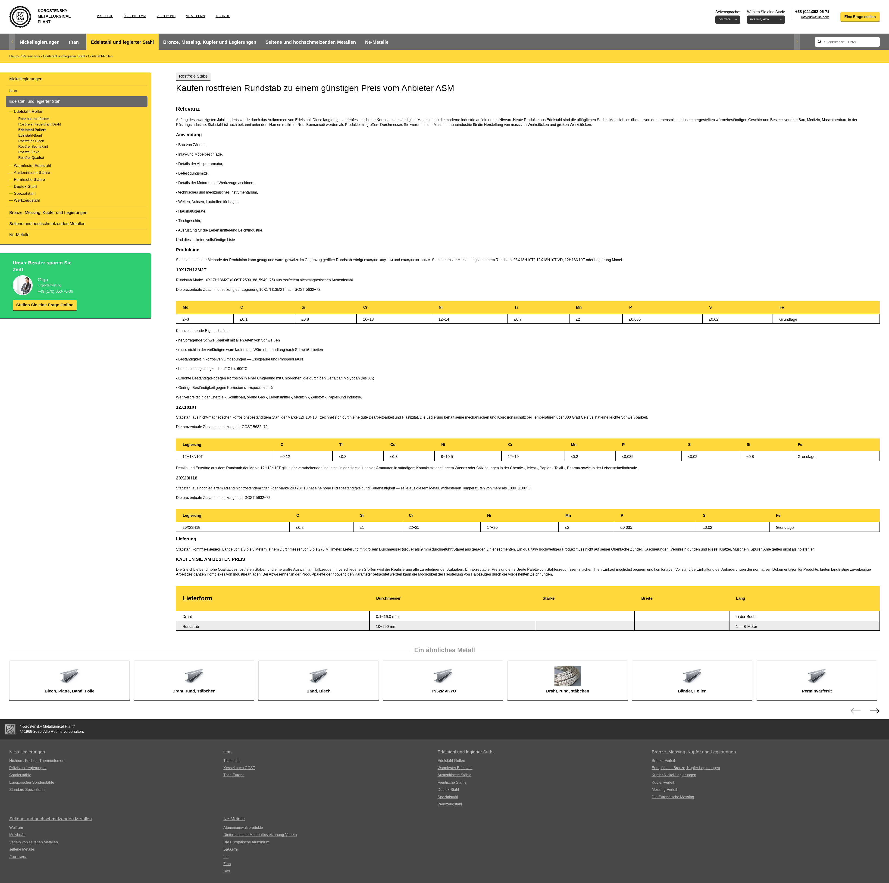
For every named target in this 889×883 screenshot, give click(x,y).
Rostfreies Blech (31, 141)
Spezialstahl (25, 193)
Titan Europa (233, 775)
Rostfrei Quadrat (31, 158)
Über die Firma (135, 16)
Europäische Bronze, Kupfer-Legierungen (686, 768)
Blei (226, 871)
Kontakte (223, 16)
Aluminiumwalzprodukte (243, 828)
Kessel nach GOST (239, 768)
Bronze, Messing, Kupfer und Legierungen (209, 42)
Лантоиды (18, 857)
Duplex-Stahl (25, 186)
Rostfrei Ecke (29, 152)
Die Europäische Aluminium (246, 842)
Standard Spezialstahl (27, 790)
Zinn (227, 864)
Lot (226, 857)
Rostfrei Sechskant (33, 146)
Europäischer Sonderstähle (31, 782)
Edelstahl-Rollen (28, 111)
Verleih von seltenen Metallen (33, 842)
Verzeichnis (166, 16)
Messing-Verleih (665, 790)
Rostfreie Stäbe (193, 76)
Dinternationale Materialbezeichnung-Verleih (260, 835)
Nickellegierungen (39, 42)
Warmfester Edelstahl (32, 166)
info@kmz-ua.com (815, 17)
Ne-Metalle (376, 42)
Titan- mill (231, 761)
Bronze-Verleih (664, 761)
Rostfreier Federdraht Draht (39, 124)
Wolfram (16, 828)
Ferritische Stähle (29, 180)
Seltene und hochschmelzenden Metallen (311, 42)
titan (74, 42)
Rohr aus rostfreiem (33, 119)
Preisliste (105, 16)
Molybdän (17, 835)
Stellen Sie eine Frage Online (44, 305)
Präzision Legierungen (28, 768)
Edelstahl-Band (30, 135)
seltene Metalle (21, 849)
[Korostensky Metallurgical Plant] (10, 729)
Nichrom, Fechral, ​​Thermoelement (37, 761)
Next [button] (797, 42)
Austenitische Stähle (32, 173)
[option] (39, 42)
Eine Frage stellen (860, 17)
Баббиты (231, 849)
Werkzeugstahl (27, 200)
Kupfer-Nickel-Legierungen (674, 775)
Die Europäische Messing (673, 797)
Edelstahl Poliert (32, 130)
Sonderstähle (20, 775)
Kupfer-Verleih (663, 782)
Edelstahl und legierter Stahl (122, 42)
